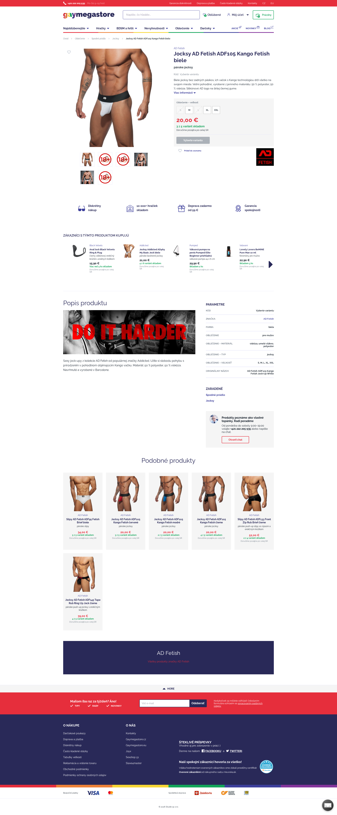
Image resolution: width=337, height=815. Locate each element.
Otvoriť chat (235, 439)
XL (207, 110)
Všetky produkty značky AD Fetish (168, 661)
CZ (263, 3)
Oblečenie (182, 28)
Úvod (65, 38)
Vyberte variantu (193, 140)
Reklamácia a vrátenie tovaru (79, 763)
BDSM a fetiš (125, 28)
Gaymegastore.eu (136, 745)
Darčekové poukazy (74, 733)
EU (272, 3)
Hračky (101, 28)
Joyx (128, 751)
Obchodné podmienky (76, 769)
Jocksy (115, 38)
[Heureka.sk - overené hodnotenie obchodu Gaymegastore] (266, 772)
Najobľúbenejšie (74, 28)
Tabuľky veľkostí (72, 757)
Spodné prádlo (99, 38)
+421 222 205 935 (76, 3)
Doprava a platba (206, 3)
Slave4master (134, 763)
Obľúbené (213, 15)
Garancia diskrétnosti (180, 3)
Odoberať (197, 703)
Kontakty (252, 3)
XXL (216, 110)
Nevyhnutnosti (154, 28)
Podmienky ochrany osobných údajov (84, 775)
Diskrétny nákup (72, 745)
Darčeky (205, 28)
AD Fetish (179, 48)
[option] (93, 258)
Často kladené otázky (231, 3)
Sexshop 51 (132, 757)
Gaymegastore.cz (136, 739)
